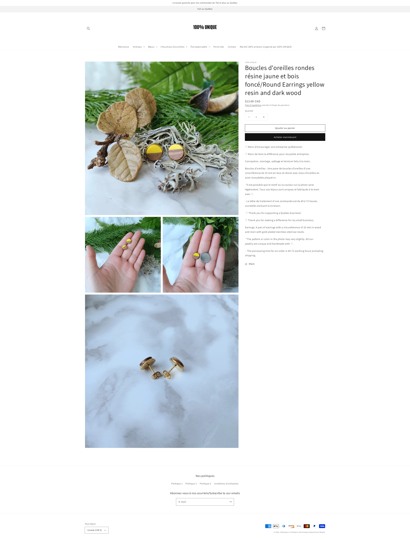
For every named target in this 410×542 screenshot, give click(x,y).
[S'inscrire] (230, 501)
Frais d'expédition (253, 105)
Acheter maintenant (285, 137)
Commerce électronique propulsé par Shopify (308, 532)
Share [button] (252, 264)
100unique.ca (285, 532)
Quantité (249, 110)
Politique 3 (205, 483)
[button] (88, 28)
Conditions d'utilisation (226, 483)
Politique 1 (177, 483)
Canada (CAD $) (94, 530)
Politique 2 (191, 483)
